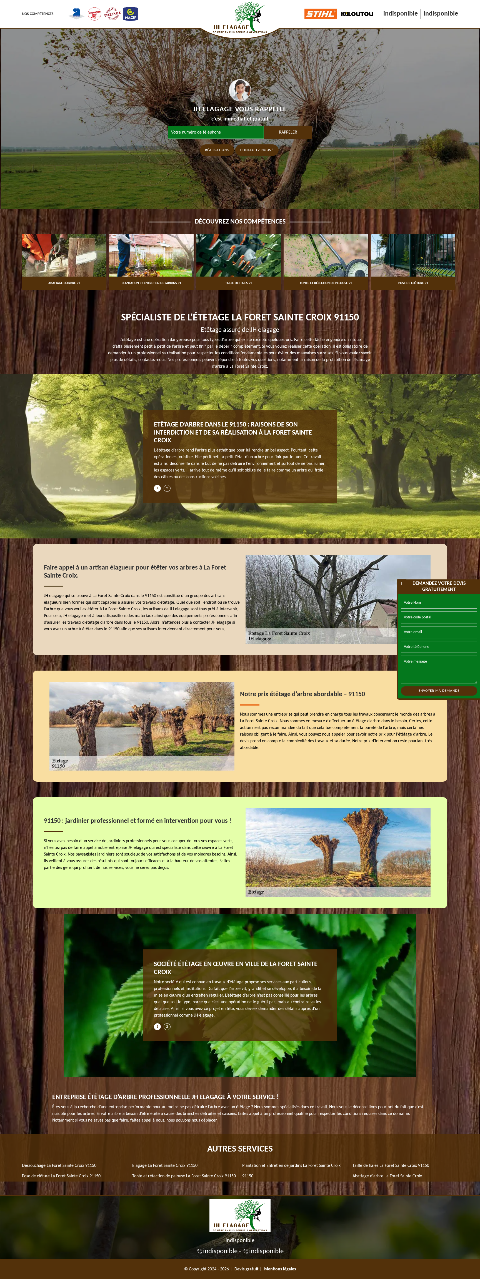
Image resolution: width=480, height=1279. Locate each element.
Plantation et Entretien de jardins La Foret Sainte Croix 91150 (291, 1170)
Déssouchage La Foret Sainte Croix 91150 (59, 1165)
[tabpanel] (240, 453)
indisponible (400, 14)
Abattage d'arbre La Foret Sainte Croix (387, 1176)
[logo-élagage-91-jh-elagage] (240, 1215)
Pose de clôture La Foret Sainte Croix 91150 (61, 1176)
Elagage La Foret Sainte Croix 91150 (165, 1165)
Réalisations (217, 150)
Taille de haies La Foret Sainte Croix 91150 (390, 1165)
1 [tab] (157, 488)
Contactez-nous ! (257, 150)
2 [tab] (167, 488)
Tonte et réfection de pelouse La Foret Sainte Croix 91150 (184, 1176)
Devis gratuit (246, 1269)
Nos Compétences (38, 14)
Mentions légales (280, 1269)
